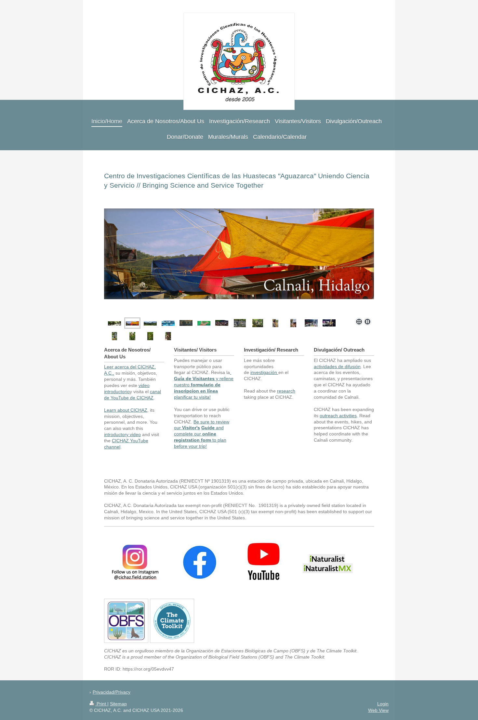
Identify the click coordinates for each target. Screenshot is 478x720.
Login (383, 703)
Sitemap (118, 703)
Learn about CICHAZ (125, 410)
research (286, 390)
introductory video (122, 434)
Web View (378, 710)
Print (101, 703)
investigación (263, 372)
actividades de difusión (337, 366)
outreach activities (338, 415)
